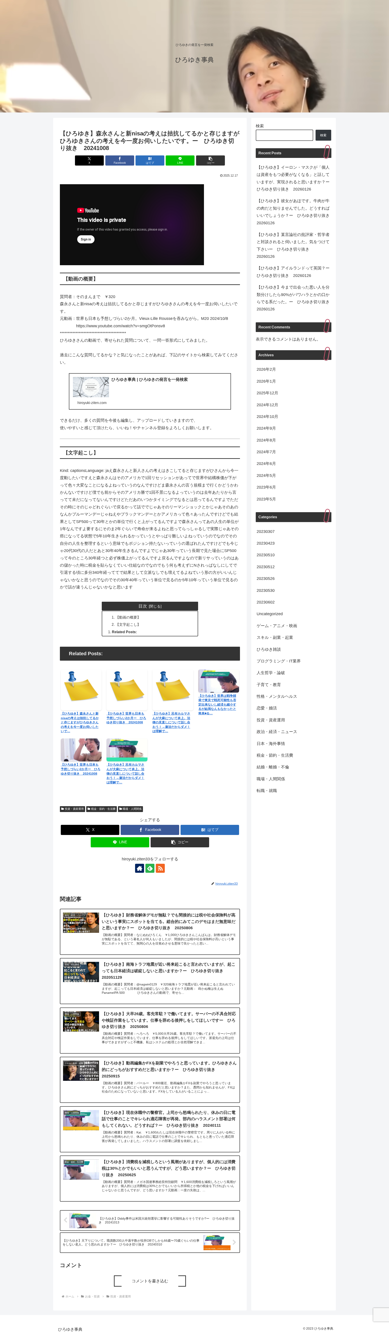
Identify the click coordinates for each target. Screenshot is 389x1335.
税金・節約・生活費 (103, 808)
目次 (142, 606)
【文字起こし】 (128, 624)
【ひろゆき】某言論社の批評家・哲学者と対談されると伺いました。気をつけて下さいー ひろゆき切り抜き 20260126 (293, 245)
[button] (210, 160)
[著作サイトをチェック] (139, 868)
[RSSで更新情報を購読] (160, 868)
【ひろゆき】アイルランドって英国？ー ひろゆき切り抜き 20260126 (294, 272)
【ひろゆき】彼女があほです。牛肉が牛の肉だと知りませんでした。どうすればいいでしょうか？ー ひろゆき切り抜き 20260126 (294, 212)
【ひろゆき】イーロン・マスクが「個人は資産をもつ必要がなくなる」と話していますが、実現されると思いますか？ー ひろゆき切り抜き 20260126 (294, 178)
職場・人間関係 (132, 808)
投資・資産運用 (74, 808)
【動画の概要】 (128, 617)
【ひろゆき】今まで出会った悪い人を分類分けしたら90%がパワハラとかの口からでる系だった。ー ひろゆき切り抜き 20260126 (294, 298)
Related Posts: (124, 632)
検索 (260, 126)
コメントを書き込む (150, 1281)
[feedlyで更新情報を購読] (149, 868)
